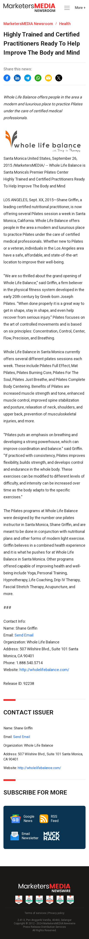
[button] (67, 8)
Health (65, 23)
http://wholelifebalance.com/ (44, 669)
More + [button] (80, 8)
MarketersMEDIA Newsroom (28, 23)
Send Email (23, 635)
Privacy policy (56, 913)
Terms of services (35, 913)
